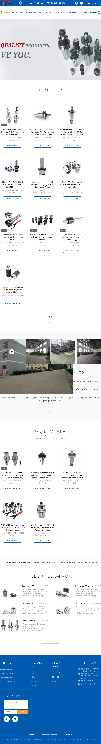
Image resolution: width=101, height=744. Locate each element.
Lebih (51, 322)
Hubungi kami (70, 12)
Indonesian (95, 3)
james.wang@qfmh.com (33, 3)
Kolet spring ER (28, 586)
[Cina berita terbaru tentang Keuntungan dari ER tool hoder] (10, 631)
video (21, 12)
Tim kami (34, 685)
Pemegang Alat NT (6, 678)
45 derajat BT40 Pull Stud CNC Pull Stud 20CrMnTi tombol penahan (42, 237)
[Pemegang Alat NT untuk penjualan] (50, 49)
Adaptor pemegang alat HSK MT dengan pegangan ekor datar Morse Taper (42, 184)
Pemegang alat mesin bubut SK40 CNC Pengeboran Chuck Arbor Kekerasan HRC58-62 (42, 475)
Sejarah (33, 677)
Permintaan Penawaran (87, 12)
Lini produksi (56, 673)
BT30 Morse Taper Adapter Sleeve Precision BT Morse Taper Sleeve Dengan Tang (12, 475)
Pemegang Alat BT (6, 669)
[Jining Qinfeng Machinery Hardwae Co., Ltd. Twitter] (82, 3)
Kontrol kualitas (56, 12)
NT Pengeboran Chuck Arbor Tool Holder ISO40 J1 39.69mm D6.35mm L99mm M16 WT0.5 (72, 132)
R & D (54, 681)
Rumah (7, 12)
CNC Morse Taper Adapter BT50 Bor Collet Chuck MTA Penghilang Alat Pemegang (12, 132)
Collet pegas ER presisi (84, 586)
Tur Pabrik (42, 12)
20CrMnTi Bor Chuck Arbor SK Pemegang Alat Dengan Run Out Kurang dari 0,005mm (42, 132)
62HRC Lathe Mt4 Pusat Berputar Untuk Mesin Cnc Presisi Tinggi (72, 237)
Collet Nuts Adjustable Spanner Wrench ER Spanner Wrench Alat (12, 237)
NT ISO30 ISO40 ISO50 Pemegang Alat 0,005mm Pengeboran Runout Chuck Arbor (72, 476)
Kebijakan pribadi (49, 735)
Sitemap (30, 735)
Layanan (34, 681)
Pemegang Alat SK (6, 673)
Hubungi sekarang (12, 146)
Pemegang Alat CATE (7, 682)
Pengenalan (35, 673)
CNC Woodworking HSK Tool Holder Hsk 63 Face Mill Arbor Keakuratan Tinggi (42, 527)
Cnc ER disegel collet (83, 603)
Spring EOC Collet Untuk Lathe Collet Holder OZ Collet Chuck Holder (72, 184)
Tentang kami (31, 12)
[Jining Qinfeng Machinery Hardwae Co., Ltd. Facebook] (77, 3)
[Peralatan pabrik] (12, 351)
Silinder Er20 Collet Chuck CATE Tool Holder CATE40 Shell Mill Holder (12, 184)
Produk (14, 12)
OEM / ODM (56, 677)
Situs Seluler (70, 735)
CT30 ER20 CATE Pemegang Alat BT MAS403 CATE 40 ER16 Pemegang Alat (12, 527)
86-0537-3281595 (58, 3)
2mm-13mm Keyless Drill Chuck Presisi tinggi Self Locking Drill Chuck (12, 289)
